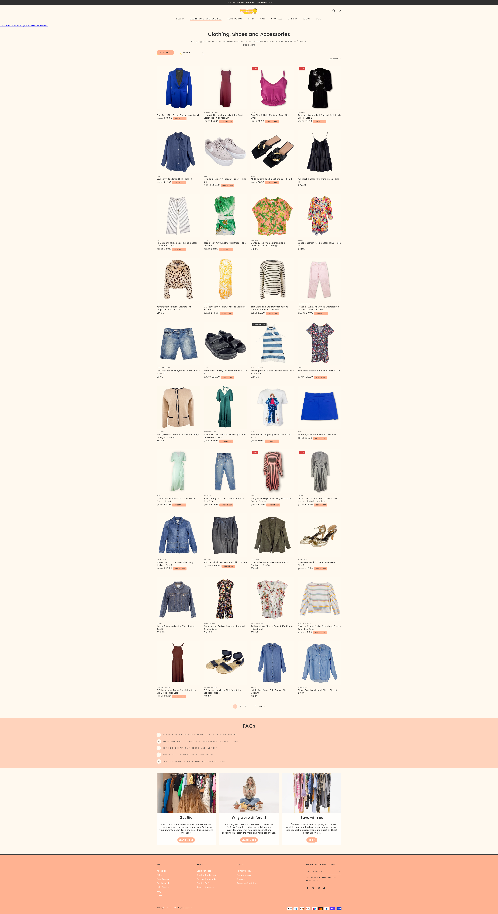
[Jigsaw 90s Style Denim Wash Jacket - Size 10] (178, 599)
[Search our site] (333, 10)
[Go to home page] (249, 11)
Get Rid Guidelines (206, 875)
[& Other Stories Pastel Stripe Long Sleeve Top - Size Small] (319, 599)
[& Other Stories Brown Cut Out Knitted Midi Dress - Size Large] (178, 663)
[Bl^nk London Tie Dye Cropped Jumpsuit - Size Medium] (225, 599)
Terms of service (205, 887)
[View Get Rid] (186, 793)
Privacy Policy (244, 871)
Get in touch (163, 883)
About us (161, 871)
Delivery (241, 879)
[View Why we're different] (249, 793)
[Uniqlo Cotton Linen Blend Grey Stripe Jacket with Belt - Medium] (319, 471)
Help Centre (163, 887)
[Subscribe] (340, 871)
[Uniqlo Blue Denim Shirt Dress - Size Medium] (272, 663)
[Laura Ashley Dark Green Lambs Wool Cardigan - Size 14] (272, 535)
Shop (312, 840)
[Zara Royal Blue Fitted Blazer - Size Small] (178, 88)
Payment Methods (206, 879)
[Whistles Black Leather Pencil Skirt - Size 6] (225, 535)
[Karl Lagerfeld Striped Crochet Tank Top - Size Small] (272, 343)
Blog (159, 891)
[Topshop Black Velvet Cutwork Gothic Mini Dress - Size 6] (319, 88)
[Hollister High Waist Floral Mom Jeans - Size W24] (225, 471)
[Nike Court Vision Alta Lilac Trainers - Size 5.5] (225, 151)
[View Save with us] (311, 793)
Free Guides (163, 879)
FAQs (159, 875)
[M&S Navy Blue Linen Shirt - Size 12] (178, 151)
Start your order (205, 871)
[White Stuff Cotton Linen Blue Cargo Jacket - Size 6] (178, 535)
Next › (262, 706)
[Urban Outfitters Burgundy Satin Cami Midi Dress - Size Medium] (225, 88)
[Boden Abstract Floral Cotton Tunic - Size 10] (319, 215)
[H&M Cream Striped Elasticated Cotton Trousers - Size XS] (178, 215)
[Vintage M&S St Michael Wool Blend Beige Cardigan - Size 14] (178, 407)
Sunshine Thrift (169, 908)
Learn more (186, 840)
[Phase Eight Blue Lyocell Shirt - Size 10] (319, 663)
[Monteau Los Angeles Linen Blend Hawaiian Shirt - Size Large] (272, 215)
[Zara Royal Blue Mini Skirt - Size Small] (319, 407)
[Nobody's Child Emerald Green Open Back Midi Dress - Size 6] (225, 407)
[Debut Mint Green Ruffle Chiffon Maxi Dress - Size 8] (178, 471)
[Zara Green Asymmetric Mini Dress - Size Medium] (225, 215)
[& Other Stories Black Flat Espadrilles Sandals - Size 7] (225, 663)
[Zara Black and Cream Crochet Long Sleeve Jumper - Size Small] (272, 279)
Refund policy (244, 875)
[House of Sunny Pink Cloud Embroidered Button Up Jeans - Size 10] (319, 279)
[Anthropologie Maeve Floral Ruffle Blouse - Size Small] (272, 599)
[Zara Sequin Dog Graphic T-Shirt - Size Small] (272, 407)
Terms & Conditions (247, 883)
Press (159, 895)
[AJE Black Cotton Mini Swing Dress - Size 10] (319, 151)
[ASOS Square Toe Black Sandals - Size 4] (272, 151)
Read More (249, 44)
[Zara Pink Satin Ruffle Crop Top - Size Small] (272, 88)
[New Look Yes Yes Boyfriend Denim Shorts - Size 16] (178, 343)
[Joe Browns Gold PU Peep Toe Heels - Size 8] (319, 535)
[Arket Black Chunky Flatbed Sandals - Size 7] (225, 343)
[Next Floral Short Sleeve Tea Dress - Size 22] (319, 343)
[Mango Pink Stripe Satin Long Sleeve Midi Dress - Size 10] (272, 471)
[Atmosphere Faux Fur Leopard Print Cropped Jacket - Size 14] (178, 279)
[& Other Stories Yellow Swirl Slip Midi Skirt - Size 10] (225, 279)
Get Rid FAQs (203, 883)
